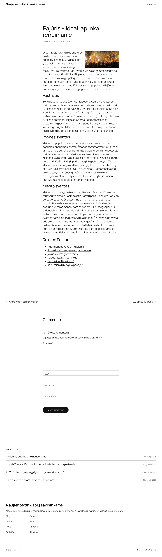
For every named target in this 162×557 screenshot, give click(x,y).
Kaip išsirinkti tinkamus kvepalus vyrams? (30, 480)
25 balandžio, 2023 (149, 472)
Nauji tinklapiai (65, 41)
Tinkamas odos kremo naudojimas (26, 456)
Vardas (46, 374)
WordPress (152, 550)
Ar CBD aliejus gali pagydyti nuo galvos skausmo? (35, 472)
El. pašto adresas (49, 385)
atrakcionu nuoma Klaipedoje (60, 58)
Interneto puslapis (49, 396)
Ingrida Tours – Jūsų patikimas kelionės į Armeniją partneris (40, 464)
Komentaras (48, 343)
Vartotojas (54, 41)
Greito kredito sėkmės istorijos (23, 301)
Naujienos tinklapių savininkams (25, 4)
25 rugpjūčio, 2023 (149, 464)
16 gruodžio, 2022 (149, 480)
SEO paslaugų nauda (143, 301)
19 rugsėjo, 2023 (150, 456)
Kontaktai (151, 4)
